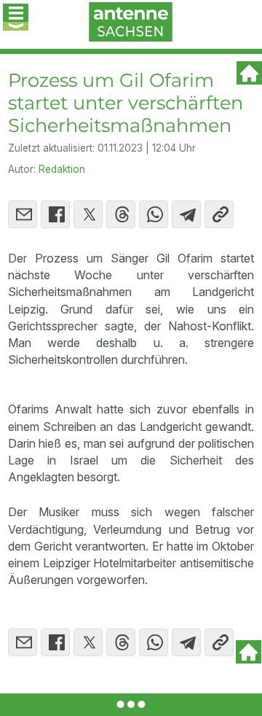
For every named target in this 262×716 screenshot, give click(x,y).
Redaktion (62, 169)
